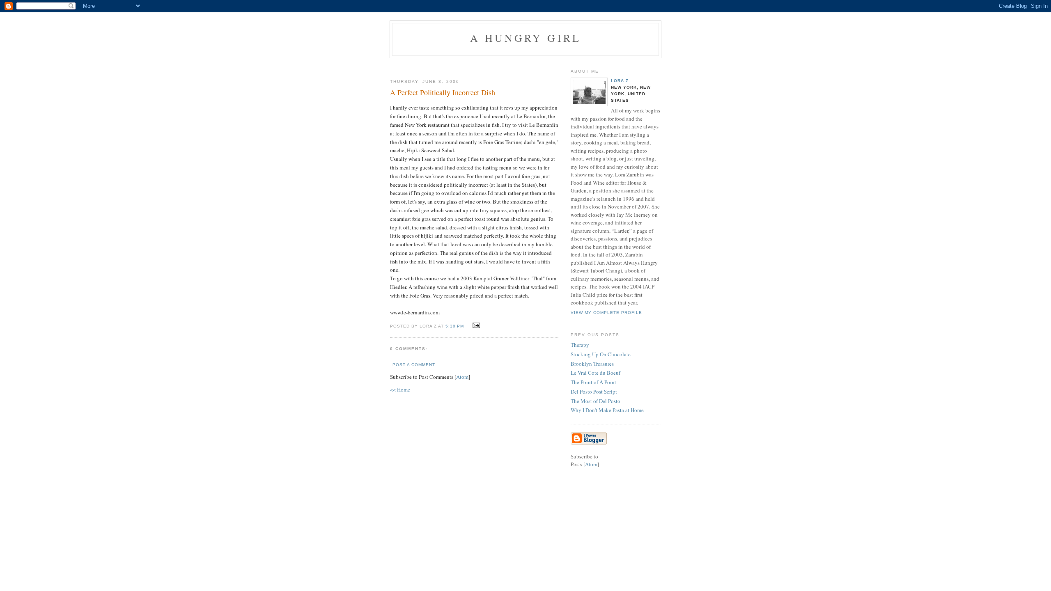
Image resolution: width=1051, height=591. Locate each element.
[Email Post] (475, 325)
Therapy (580, 344)
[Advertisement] (540, 65)
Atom (462, 376)
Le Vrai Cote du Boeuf (595, 372)
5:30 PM (455, 326)
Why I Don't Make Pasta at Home (607, 410)
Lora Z (620, 80)
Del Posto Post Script (594, 391)
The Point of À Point (593, 382)
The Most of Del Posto (595, 401)
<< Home (400, 389)
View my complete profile (606, 312)
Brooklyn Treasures (592, 363)
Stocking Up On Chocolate (601, 354)
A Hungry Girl (525, 38)
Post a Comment (413, 364)
